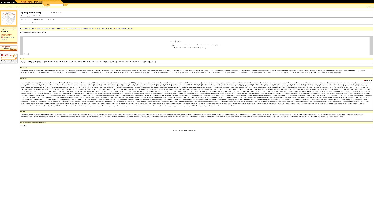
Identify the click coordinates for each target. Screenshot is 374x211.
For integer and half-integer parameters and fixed (80, 28)
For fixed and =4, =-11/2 (124, 28)
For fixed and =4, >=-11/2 (105, 28)
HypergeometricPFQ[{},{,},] (46, 28)
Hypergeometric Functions (27, 28)
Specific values (61, 28)
